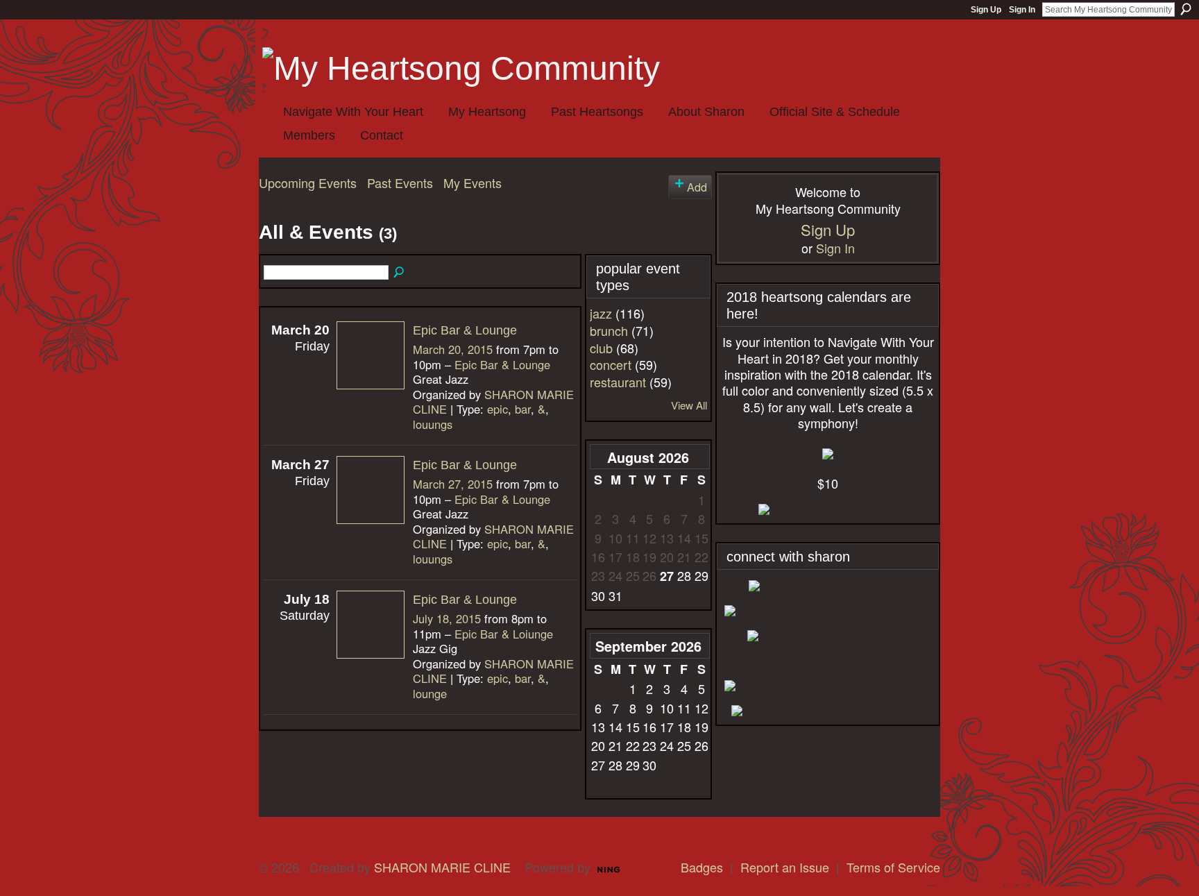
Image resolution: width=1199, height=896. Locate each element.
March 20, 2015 (453, 349)
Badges (702, 867)
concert (610, 364)
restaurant (618, 382)
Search (1185, 9)
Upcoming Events (308, 183)
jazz (601, 313)
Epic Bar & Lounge (465, 330)
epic (497, 408)
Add (697, 186)
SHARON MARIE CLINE (442, 867)
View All (689, 405)
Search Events (399, 273)
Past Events (400, 183)
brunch (609, 330)
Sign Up (986, 10)
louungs (432, 424)
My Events (472, 183)
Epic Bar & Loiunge (503, 633)
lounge (430, 693)
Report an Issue (784, 867)
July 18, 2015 (447, 618)
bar (523, 408)
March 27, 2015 (453, 483)
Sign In (1022, 10)
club (601, 348)
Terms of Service (893, 867)
